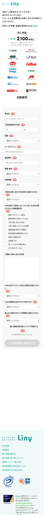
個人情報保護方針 (9, 454)
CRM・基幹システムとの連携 (18, 226)
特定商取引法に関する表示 (12, 470)
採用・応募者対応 (14, 237)
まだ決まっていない (15, 248)
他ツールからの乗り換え (17, 244)
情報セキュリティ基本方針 (11, 462)
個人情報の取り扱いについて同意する (24, 326)
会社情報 (5, 446)
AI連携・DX (12, 241)
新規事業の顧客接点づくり (18, 233)
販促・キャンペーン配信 (16, 215)
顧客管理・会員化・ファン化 (18, 219)
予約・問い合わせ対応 (16, 222)
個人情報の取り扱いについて (21, 335)
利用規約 (5, 450)
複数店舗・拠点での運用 (17, 230)
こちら (35, 26)
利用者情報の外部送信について (14, 466)
